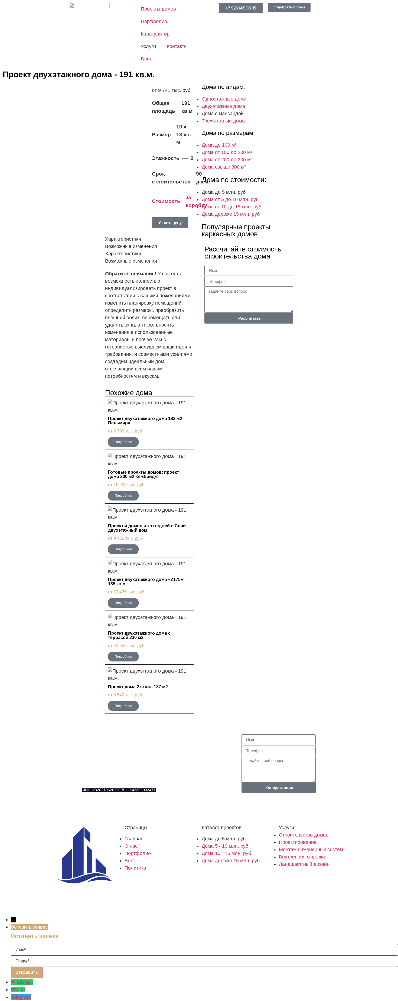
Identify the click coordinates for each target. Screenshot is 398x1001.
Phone (18, 989)
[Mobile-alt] (89, 809)
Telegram (21, 997)
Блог (146, 59)
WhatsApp (22, 982)
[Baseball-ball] (69, 904)
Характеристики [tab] (123, 239)
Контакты (177, 46)
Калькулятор (155, 34)
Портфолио (154, 21)
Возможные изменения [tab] (131, 246)
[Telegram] (119, 809)
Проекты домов (158, 9)
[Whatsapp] (104, 809)
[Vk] (54, 904)
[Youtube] (84, 904)
